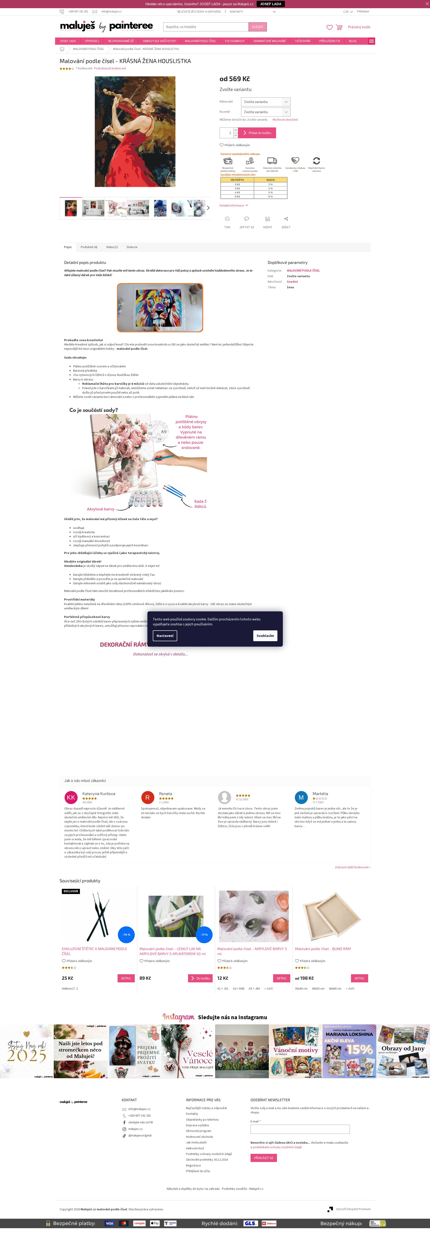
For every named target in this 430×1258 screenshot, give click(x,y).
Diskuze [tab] (132, 247)
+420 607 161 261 (139, 1115)
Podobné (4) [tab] (89, 247)
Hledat (257, 27)
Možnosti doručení (285, 120)
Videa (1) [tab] (112, 247)
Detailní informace (232, 205)
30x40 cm (301, 988)
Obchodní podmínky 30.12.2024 (207, 1159)
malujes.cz (135, 1129)
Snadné (292, 281)
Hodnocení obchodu (199, 1137)
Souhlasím (265, 635)
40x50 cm (318, 988)
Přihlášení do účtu (198, 1171)
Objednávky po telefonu (202, 1119)
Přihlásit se (263, 1158)
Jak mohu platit (196, 1142)
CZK (346, 12)
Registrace (193, 1165)
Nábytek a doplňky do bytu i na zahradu (193, 1189)
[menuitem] (67, 41)
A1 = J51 (222, 988)
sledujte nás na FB (140, 1122)
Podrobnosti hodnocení (110, 68)
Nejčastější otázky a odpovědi (199, 12)
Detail (126, 978)
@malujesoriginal (139, 1135)
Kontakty (236, 12)
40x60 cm (335, 988)
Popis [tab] (68, 247)
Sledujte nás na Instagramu (232, 1017)
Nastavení (165, 635)
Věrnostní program (198, 1131)
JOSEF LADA (270, 4)
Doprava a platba (197, 1125)
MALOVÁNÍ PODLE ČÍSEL (303, 270)
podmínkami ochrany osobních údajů (277, 1147)
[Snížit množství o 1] (235, 135)
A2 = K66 (238, 988)
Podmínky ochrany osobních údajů (209, 1154)
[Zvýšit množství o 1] (235, 130)
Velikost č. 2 (70, 988)
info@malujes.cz (139, 1109)
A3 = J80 (254, 988)
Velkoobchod (195, 1148)
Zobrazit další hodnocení (351, 867)
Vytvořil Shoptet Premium (353, 1209)
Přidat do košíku (260, 133)
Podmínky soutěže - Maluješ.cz (242, 1189)
